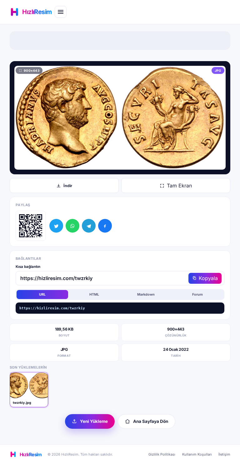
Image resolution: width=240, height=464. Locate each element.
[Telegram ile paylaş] (89, 226)
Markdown (146, 294)
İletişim (224, 454)
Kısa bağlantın (28, 266)
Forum (197, 294)
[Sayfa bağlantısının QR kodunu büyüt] (31, 226)
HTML (94, 294)
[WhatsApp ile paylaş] (72, 226)
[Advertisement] (120, 40)
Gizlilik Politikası (161, 454)
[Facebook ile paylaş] (105, 226)
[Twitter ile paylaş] (56, 226)
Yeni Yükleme (94, 421)
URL (42, 294)
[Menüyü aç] (61, 12)
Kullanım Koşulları (197, 454)
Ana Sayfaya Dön (150, 421)
